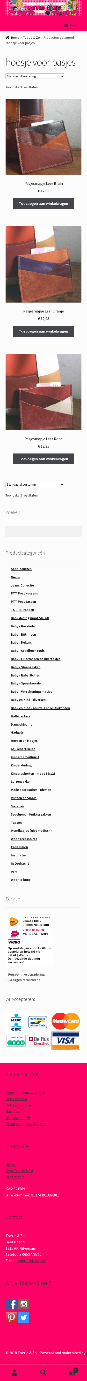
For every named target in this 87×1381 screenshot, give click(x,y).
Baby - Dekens (21, 642)
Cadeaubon (19, 847)
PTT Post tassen (23, 601)
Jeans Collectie (22, 585)
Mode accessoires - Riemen (31, 789)
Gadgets (17, 732)
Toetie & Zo (31, 37)
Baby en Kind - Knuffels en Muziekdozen (40, 708)
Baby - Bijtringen (23, 634)
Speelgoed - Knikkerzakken (31, 814)
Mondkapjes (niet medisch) (31, 830)
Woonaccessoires (24, 839)
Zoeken (43, 1373)
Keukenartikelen (23, 749)
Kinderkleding (21, 765)
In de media (15, 1176)
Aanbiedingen (21, 569)
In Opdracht (20, 863)
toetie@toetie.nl (32, 1260)
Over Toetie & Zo (19, 1170)
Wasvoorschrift (18, 1117)
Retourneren (16, 1098)
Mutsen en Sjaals (23, 798)
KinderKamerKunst (25, 757)
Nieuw (15, 577)
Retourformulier (19, 1105)
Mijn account (14, 1373)
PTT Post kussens (24, 593)
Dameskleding (21, 724)
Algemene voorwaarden (25, 1092)
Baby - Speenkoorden (27, 683)
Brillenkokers (20, 716)
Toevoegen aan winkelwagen (43, 203)
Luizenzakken (21, 781)
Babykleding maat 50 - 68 (30, 618)
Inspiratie (18, 855)
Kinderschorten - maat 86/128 (33, 773)
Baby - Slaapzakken (25, 667)
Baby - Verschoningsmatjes (31, 691)
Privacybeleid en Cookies (26, 1123)
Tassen (16, 822)
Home (15, 37)
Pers (14, 871)
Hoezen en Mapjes (24, 740)
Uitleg (11, 1164)
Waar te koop (21, 879)
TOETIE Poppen (22, 610)
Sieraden (17, 806)
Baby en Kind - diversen (28, 700)
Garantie (13, 1111)
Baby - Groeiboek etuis (28, 650)
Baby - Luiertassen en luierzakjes (35, 659)
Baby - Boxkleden (23, 626)
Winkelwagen (67, 1368)
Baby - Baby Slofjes (25, 675)
